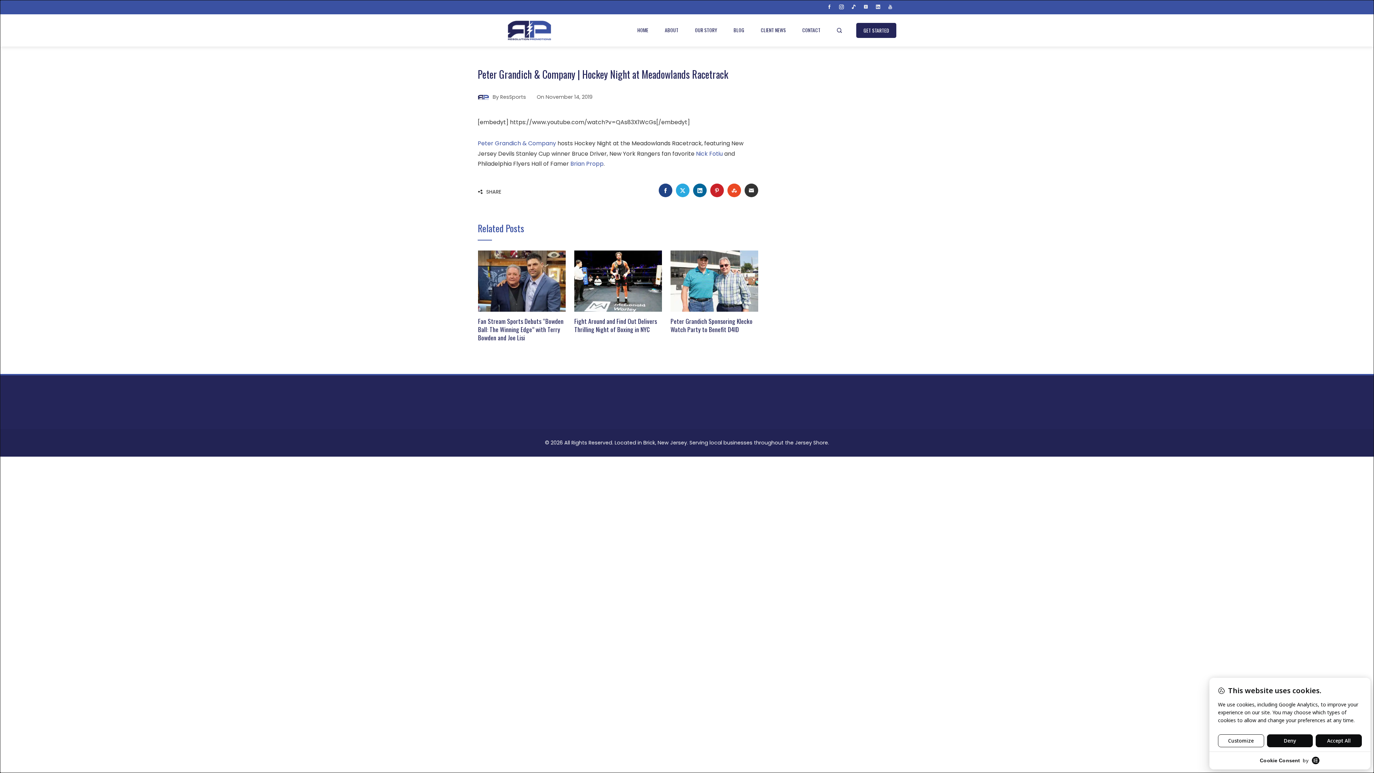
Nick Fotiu (709, 154)
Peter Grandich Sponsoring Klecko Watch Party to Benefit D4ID (711, 325)
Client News (773, 30)
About (671, 30)
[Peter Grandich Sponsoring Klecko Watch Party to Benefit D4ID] (714, 281)
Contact (811, 30)
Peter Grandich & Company (517, 143)
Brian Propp (587, 164)
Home (642, 30)
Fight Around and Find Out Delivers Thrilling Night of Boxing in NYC (615, 325)
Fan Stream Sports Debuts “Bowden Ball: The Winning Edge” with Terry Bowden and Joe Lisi (521, 329)
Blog (739, 30)
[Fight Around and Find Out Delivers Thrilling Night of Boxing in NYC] (618, 281)
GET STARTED (876, 30)
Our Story (706, 30)
